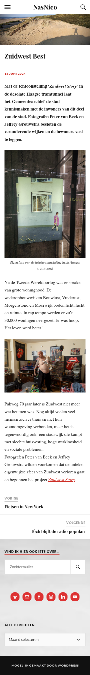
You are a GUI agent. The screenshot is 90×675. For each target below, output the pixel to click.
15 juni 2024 (15, 73)
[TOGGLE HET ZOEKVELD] (83, 7)
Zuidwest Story (61, 479)
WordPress (68, 665)
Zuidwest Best (25, 56)
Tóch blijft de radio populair (58, 531)
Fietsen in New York (23, 506)
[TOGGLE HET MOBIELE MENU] (7, 7)
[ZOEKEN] (78, 567)
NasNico (45, 6)
